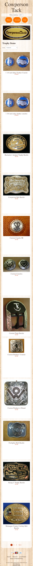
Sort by (3, 47)
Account (17, 20)
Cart (25, 20)
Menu (8, 20)
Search (9, 556)
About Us (14, 556)
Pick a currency (14, 15)
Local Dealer (22, 556)
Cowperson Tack (16, 7)
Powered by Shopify (16, 565)
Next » (20, 545)
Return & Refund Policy (16, 558)
